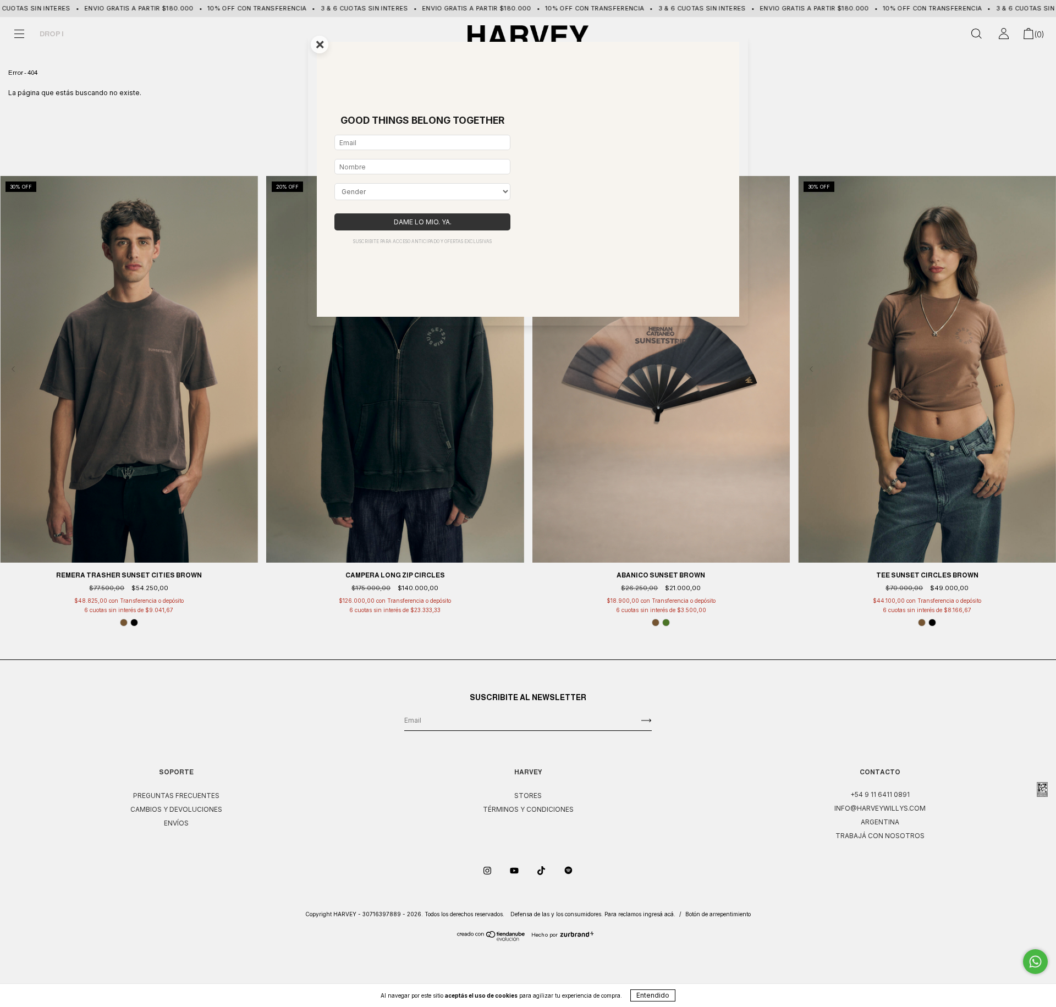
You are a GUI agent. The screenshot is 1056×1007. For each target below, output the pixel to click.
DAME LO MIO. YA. (423, 222)
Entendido (652, 995)
